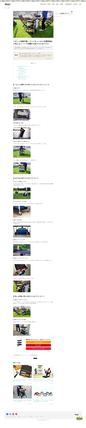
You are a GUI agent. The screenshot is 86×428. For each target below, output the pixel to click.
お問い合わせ (37, 416)
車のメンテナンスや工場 (22, 79)
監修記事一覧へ (49, 58)
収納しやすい (20, 67)
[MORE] (22, 377)
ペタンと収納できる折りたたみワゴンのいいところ (23, 66)
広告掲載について (31, 416)
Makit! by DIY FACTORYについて (12, 416)
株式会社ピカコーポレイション (24, 355)
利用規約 (19, 416)
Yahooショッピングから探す (38, 348)
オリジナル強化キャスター (22, 71)
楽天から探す (38, 345)
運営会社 (41, 416)
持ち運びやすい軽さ (21, 68)
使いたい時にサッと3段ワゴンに (23, 69)
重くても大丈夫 (21, 73)
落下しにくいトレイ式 (22, 74)
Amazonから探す (38, 342)
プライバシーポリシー (25, 416)
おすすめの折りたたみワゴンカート (21, 70)
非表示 (34, 63)
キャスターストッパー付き (22, 72)
